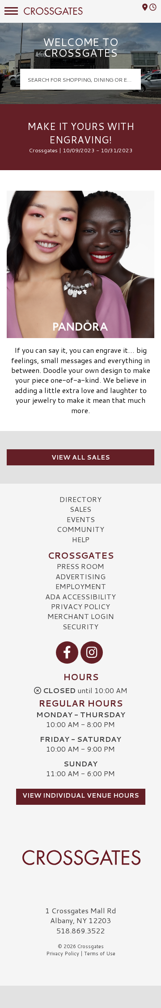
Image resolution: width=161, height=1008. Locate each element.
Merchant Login (80, 616)
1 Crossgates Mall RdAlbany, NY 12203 (80, 915)
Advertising (80, 576)
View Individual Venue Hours (80, 795)
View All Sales (80, 457)
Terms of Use (99, 953)
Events (81, 519)
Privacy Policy (80, 606)
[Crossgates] (80, 857)
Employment (80, 586)
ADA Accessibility (80, 596)
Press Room (80, 566)
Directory (80, 499)
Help (80, 539)
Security (80, 626)
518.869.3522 (80, 931)
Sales (80, 509)
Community (80, 529)
